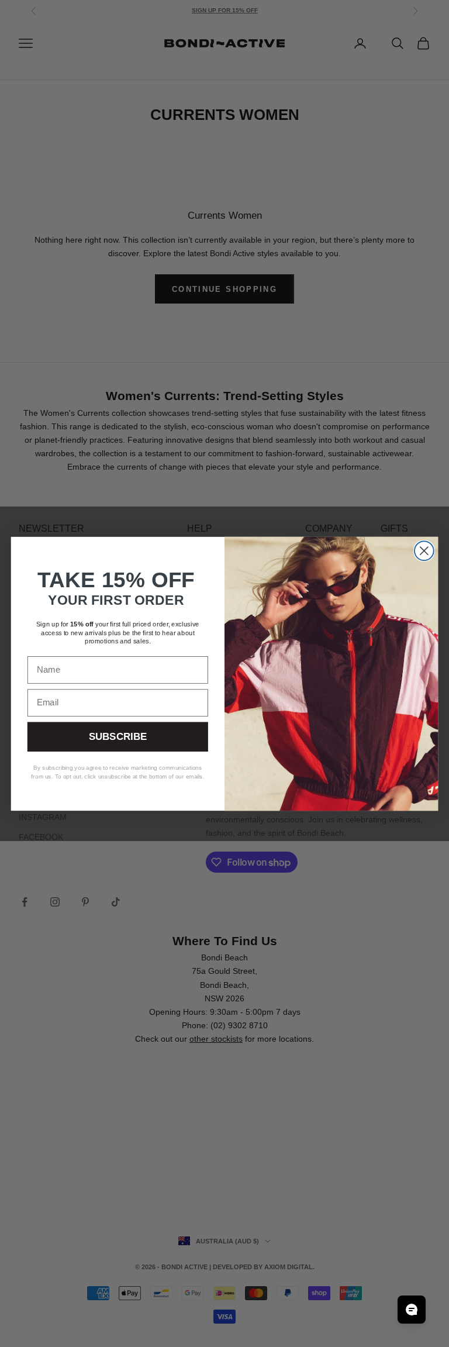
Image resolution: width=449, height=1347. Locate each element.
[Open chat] (412, 1310)
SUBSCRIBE (118, 736)
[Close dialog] (424, 550)
